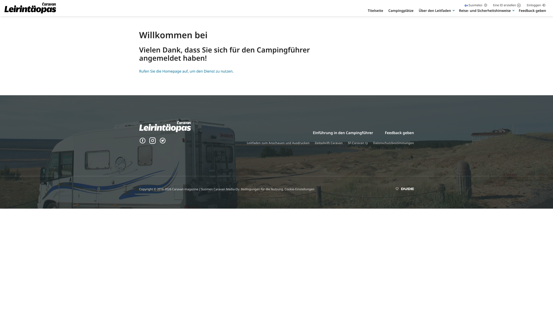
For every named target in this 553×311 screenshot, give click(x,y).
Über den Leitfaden (435, 10)
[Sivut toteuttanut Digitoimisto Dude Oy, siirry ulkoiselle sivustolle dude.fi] (405, 190)
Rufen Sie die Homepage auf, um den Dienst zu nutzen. (186, 71)
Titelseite (375, 10)
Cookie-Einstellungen (299, 189)
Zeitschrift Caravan (329, 143)
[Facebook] (142, 142)
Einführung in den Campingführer (343, 132)
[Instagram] (152, 142)
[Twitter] (162, 142)
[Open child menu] (454, 10)
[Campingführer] (30, 13)
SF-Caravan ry (358, 143)
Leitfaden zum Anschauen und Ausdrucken (278, 143)
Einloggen (534, 5)
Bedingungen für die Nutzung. (262, 189)
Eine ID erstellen (504, 5)
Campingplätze (401, 10)
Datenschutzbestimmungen (393, 143)
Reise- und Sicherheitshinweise (485, 10)
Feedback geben (532, 10)
